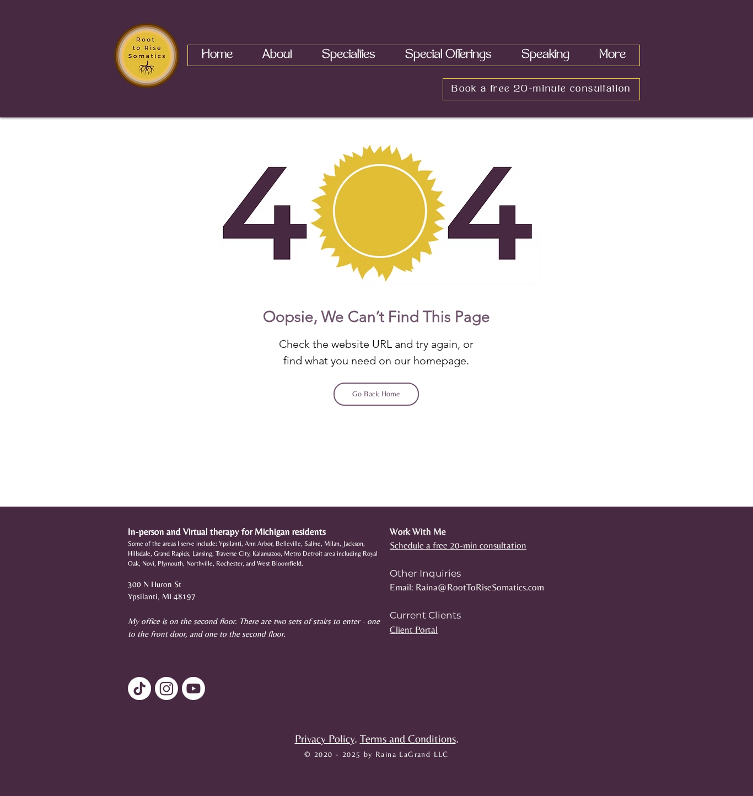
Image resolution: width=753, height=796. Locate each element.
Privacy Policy (324, 738)
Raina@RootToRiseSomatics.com (480, 587)
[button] (277, 55)
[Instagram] (166, 688)
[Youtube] (193, 688)
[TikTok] (139, 688)
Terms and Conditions (408, 738)
